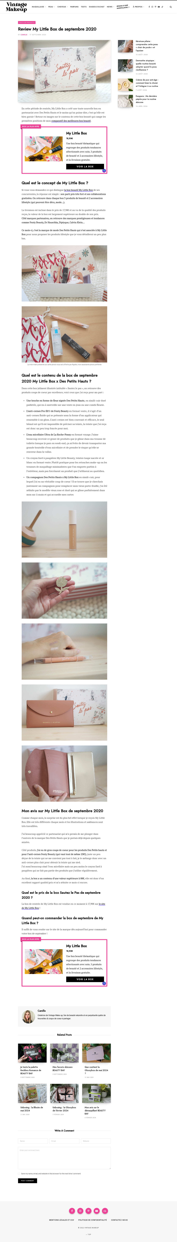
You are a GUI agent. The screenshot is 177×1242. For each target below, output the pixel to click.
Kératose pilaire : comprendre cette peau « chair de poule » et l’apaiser (147, 46)
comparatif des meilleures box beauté (71, 120)
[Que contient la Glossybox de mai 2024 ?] (96, 1053)
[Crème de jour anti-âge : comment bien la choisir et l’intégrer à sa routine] (127, 85)
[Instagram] (80, 1211)
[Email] (9, 128)
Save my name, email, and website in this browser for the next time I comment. (51, 1174)
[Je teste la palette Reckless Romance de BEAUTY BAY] (32, 1053)
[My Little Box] (44, 150)
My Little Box (76, 133)
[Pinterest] (9, 121)
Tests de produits (27, 23)
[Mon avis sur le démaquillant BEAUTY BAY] (96, 1093)
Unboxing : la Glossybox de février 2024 (64, 1109)
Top (89, 1234)
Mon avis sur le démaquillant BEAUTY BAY (95, 1110)
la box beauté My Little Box (78, 189)
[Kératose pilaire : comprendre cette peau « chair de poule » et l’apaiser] (127, 48)
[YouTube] (97, 1211)
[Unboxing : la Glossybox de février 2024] (64, 1093)
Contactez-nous (119, 1220)
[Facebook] (9, 115)
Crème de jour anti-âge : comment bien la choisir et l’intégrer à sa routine (147, 83)
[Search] (170, 7)
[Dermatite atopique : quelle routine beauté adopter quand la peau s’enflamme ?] (127, 67)
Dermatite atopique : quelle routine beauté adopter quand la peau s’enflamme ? (146, 65)
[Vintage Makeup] (16, 7)
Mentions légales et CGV (61, 1220)
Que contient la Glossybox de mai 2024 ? (96, 1070)
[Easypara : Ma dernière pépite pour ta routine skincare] (127, 101)
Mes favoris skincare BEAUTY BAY (62, 1069)
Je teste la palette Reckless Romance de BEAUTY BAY (30, 1070)
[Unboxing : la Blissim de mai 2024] (32, 1093)
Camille (24, 35)
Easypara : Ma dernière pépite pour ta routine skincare (146, 99)
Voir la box (85, 166)
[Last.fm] (105, 1211)
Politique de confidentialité (92, 1220)
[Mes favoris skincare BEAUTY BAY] (64, 1053)
